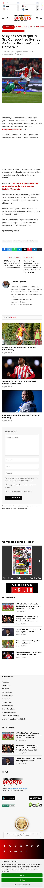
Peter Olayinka (19, 241)
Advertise (5, 689)
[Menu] (6, 17)
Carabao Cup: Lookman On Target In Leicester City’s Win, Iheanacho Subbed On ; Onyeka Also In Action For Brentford (33, 266)
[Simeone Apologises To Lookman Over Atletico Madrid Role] (22, 367)
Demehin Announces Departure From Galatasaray (19, 348)
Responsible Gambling (10, 716)
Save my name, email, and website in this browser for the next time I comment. (22, 479)
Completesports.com (11, 129)
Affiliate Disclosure (9, 712)
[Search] (37, 17)
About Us (5, 682)
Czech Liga (7, 241)
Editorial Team (7, 695)
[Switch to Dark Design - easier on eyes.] (41, 18)
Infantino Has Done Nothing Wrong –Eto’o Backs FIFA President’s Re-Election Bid (27, 619)
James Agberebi (19, 282)
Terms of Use (7, 692)
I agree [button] (22, 875)
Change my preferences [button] (22, 884)
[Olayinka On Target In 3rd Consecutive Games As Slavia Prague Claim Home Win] (22, 102)
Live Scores (8, 27)
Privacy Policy (7, 702)
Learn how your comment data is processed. (20, 507)
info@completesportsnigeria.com (17, 789)
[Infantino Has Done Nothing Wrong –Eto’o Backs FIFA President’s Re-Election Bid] (8, 619)
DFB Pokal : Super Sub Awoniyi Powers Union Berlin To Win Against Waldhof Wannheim (20, 186)
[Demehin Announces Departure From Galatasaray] (22, 334)
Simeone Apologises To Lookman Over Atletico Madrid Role (19, 382)
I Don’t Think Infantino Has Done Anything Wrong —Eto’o (28, 630)
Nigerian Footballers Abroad (13, 31)
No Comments (8, 54)
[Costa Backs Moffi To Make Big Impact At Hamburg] (22, 401)
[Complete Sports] (22, 18)
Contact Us (6, 685)
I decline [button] (22, 880)
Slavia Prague (32, 241)
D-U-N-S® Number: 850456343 (13, 719)
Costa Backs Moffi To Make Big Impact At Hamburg (21, 416)
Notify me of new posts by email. (20, 491)
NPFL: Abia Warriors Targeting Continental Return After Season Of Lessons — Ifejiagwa (29, 606)
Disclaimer (6, 699)
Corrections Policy (9, 709)
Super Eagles (21, 27)
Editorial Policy (7, 706)
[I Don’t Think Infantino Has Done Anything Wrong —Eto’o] (8, 632)
